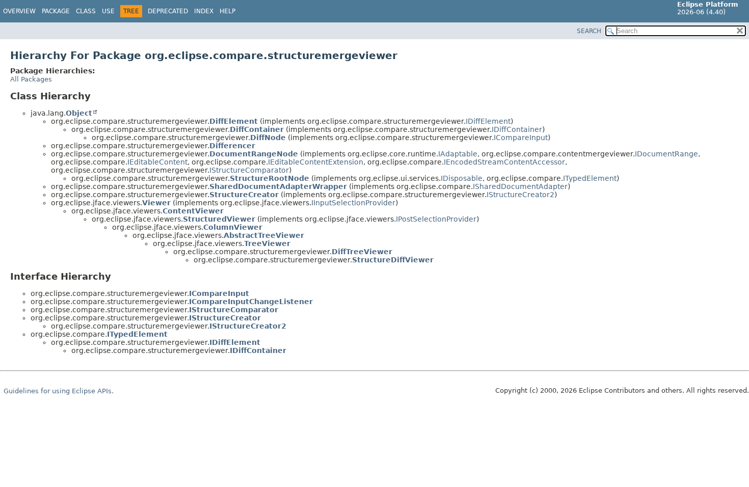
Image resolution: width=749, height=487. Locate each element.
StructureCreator (244, 195)
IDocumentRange (666, 154)
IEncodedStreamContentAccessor (504, 162)
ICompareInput (521, 137)
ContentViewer (193, 211)
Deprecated (168, 11)
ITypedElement (590, 178)
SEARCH (589, 31)
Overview (19, 11)
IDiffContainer (517, 129)
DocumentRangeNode (253, 154)
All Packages (31, 79)
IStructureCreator (225, 318)
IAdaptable (457, 154)
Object (79, 113)
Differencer (232, 146)
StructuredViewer (219, 219)
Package (56, 11)
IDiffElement (488, 121)
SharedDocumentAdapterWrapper (278, 186)
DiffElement (233, 121)
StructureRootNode (269, 178)
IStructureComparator (249, 170)
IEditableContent (157, 162)
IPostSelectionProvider (436, 219)
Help (227, 11)
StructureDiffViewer (393, 260)
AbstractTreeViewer (264, 235)
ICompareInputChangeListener (251, 301)
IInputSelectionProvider (353, 203)
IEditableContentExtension (315, 162)
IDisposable (462, 178)
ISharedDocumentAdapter (520, 186)
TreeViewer (267, 243)
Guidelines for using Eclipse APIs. (59, 391)
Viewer (156, 203)
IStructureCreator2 (520, 195)
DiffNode (268, 137)
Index (203, 11)
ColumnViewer (232, 227)
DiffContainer (257, 129)
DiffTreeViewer (362, 252)
